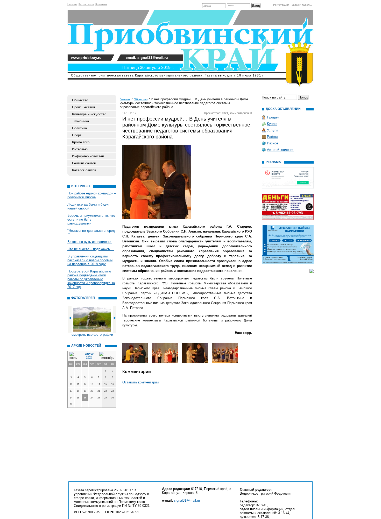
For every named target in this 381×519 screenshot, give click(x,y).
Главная (72, 4)
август (89, 353)
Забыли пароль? (302, 4)
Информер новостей (88, 156)
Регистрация (281, 4)
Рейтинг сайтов (84, 163)
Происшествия (83, 107)
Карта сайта (86, 4)
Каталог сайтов (84, 170)
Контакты (101, 4)
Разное (272, 143)
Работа (272, 137)
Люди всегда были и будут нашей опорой (88, 206)
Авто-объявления (280, 150)
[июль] (74, 356)
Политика (79, 128)
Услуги (272, 130)
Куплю (272, 124)
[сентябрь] (106, 356)
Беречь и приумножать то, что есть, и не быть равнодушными (91, 219)
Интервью (80, 149)
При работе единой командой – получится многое (91, 195)
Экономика (80, 121)
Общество (80, 100)
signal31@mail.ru (187, 500)
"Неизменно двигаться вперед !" (91, 232)
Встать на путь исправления (89, 242)
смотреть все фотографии (92, 334)
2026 (89, 357)
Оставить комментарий (140, 382)
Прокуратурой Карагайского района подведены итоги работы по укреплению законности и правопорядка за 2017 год (91, 279)
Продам (273, 117)
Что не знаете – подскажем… (90, 249)
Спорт (76, 135)
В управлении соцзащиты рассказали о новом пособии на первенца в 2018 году (89, 260)
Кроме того (80, 142)
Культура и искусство (89, 114)
